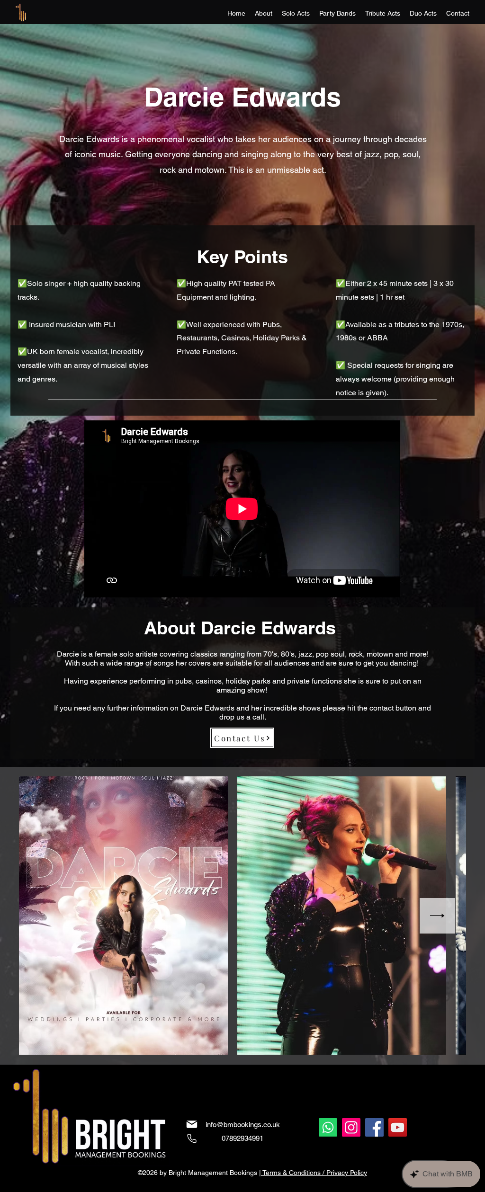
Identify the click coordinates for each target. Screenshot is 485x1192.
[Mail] (191, 1124)
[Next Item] (437, 916)
